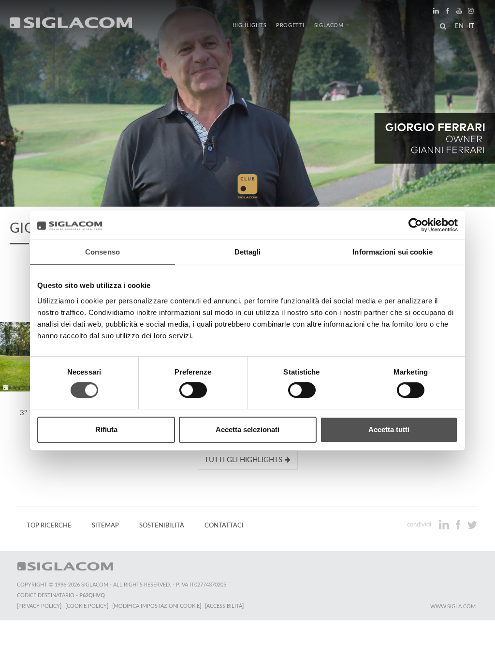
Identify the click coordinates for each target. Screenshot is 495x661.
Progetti (290, 25)
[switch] (193, 390)
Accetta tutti (388, 429)
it (471, 26)
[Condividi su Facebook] (459, 524)
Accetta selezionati (247, 429)
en (459, 26)
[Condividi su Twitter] (472, 524)
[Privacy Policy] (39, 606)
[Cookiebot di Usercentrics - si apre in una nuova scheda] (415, 225)
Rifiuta (106, 429)
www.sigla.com (453, 606)
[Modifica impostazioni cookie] (156, 606)
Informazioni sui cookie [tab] (392, 252)
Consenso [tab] (102, 252)
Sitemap (105, 525)
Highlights (250, 25)
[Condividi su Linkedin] (445, 524)
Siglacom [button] (329, 25)
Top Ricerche (49, 525)
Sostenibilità (161, 525)
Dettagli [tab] (247, 252)
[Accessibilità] (224, 606)
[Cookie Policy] (86, 606)
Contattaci (224, 525)
